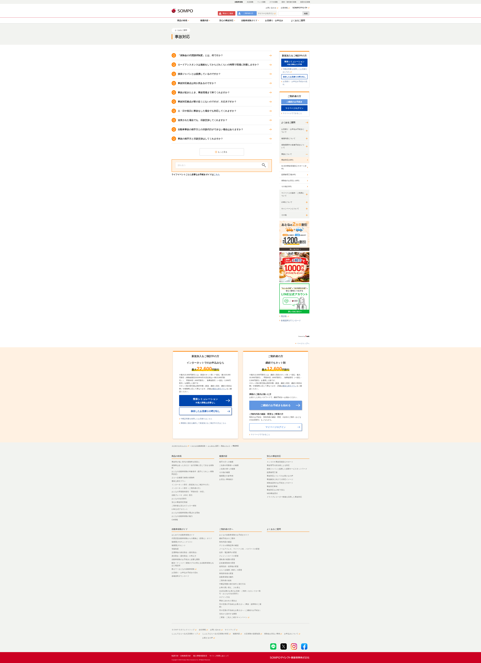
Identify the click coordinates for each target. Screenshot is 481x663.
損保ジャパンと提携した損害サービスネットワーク (287, 469)
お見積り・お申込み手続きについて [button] (292, 130)
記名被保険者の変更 (227, 563)
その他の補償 (224, 472)
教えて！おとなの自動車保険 (183, 569)
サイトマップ (230, 630)
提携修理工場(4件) (288, 175)
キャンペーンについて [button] (290, 209)
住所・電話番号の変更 (228, 552)
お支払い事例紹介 (226, 479)
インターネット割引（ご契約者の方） (186, 488)
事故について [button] (286, 154)
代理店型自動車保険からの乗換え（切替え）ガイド (192, 538)
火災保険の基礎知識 (252, 634)
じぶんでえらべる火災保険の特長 (215, 634)
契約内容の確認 (225, 542)
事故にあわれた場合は (228, 601)
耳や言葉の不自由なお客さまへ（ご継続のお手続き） (240, 610)
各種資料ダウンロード (291, 320)
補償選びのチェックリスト (182, 542)
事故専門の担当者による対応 (278, 465)
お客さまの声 (207, 638)
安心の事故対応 (274, 456)
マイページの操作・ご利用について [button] (292, 194)
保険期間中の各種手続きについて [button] (292, 146)
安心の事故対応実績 (179, 502)
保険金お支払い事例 (272, 634)
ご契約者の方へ (226, 529)
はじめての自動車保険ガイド (183, 535)
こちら (217, 174)
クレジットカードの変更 (228, 556)
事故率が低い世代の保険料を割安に (186, 462)
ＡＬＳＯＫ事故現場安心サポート (280, 462)
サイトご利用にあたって (219, 656)
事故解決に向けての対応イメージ (280, 479)
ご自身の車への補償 (227, 469)
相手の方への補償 (226, 462)
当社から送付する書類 (228, 614)
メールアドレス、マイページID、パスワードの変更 (239, 549)
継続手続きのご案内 (227, 538)
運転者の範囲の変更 (227, 559)
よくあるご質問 (288, 122)
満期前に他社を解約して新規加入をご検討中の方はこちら (203, 423)
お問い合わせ (271, 8)
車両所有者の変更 (226, 573)
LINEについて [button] (286, 202)
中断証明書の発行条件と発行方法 (232, 584)
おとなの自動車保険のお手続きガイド (234, 535)
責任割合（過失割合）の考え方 (184, 556)
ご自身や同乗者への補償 (228, 465)
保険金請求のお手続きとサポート (280, 483)
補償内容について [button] (288, 138)
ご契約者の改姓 (225, 580)
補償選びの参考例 (226, 476)
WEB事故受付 (272, 493)
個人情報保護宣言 (200, 656)
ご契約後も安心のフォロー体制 (184, 506)
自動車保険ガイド (180, 529)
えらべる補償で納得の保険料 (183, 478)
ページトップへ (303, 343)
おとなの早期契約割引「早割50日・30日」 (188, 492)
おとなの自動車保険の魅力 (182, 516)
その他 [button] (284, 215)
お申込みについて (291, 634)
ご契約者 (248, 13)
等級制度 (175, 549)
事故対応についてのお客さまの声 (280, 476)
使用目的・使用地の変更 (228, 566)
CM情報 (175, 520)
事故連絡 (228, 13)
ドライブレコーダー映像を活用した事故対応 (284, 497)
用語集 (284, 316)
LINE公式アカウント (180, 509)
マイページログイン (266, 13)
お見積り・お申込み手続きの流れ (295, 82)
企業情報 (284, 8)
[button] (183, 20)
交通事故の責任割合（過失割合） (185, 552)
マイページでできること (292, 113)
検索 (306, 14)
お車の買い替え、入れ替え (229, 587)
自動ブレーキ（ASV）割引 (182, 495)
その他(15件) (286, 186)
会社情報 (202, 630)
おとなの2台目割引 (179, 499)
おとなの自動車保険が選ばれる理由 (186, 513)
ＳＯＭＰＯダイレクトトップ (183, 630)
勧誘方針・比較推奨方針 (181, 656)
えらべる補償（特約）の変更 (230, 570)
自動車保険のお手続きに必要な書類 (186, 559)
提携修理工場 (272, 472)
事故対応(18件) (287, 160)
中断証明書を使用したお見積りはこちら (295, 70)
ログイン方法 (224, 597)
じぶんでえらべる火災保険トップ (185, 634)
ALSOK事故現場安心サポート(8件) (293, 167)
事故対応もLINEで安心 (276, 490)
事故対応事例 (272, 486)
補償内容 (223, 456)
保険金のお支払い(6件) (290, 181)
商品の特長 (177, 456)
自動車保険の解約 (226, 577)
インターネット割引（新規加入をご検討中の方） (191, 485)
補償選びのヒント (179, 545)
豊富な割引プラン (219, 389)
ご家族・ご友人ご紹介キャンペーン (233, 617)
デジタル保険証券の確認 (228, 545)
